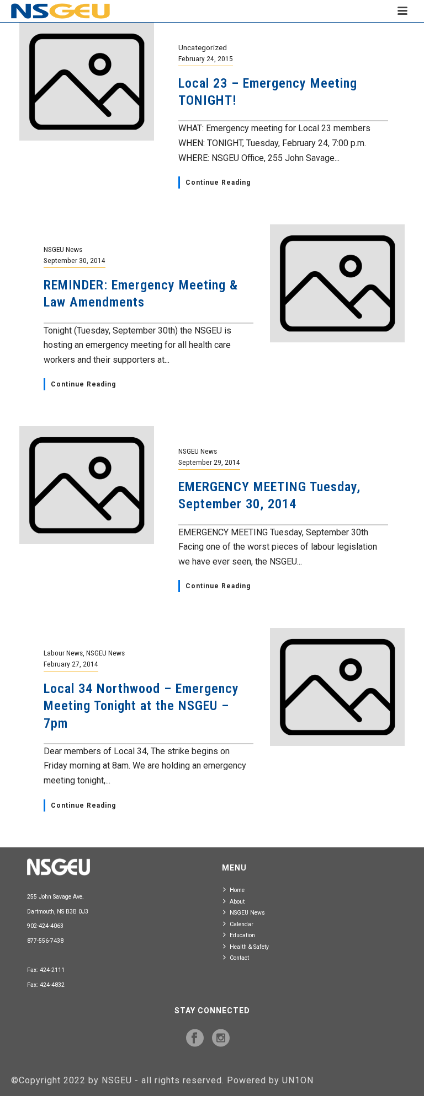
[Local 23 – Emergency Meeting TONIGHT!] (86, 81)
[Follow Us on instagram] (221, 1038)
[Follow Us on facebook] (195, 1038)
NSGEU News (63, 249)
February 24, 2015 (205, 58)
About (237, 901)
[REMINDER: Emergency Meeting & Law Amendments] (337, 282)
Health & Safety (249, 946)
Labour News (63, 652)
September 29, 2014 (209, 462)
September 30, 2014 (74, 260)
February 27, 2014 (71, 663)
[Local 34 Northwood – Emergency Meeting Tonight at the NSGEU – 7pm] (337, 686)
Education (242, 935)
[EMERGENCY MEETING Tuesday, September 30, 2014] (86, 484)
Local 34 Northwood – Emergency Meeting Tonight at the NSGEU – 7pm (141, 705)
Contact (239, 957)
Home (237, 890)
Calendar (241, 924)
